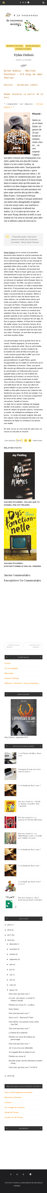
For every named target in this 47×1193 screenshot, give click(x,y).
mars (11, 985)
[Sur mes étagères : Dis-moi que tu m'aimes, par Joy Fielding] (23, 475)
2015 (9, 1076)
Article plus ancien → (35, 646)
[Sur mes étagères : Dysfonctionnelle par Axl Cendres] (23, 534)
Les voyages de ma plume (15, 1107)
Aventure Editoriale (12, 678)
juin (11, 969)
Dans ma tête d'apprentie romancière (18, 1092)
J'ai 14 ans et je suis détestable (21, 1048)
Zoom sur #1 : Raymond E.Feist (21, 1017)
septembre (13, 959)
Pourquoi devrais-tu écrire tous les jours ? (29, 770)
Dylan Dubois (14, 1009)
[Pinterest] (23, 2)
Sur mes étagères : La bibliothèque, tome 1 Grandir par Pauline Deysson (30, 835)
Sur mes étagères (23, 49)
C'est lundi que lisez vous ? (29, 865)
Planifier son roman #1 (17, 1056)
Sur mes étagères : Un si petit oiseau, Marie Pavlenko (30, 898)
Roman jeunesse (33, 46)
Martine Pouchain (15, 46)
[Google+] (25, 2)
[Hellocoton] (28, 2)
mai (11, 974)
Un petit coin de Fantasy (14, 1117)
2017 (9, 935)
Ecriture (7, 663)
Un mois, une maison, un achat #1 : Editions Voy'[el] (22, 999)
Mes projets (9, 673)
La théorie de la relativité (18, 1032)
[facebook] (20, 2)
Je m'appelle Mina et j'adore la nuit (22, 1052)
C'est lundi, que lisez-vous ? (19, 994)
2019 (9, 924)
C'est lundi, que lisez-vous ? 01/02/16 (23, 1067)
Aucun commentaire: (33, 441)
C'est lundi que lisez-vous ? (29, 785)
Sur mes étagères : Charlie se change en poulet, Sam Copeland (29, 803)
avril (11, 979)
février (12, 990)
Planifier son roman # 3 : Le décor (21, 1005)
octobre (12, 954)
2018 (9, 930)
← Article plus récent (13, 646)
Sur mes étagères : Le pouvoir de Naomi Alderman (30, 818)
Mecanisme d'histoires (13, 1097)
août (11, 964)
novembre (13, 949)
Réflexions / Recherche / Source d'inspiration (22, 683)
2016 (9, 940)
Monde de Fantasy (12, 1112)
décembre (13, 944)
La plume (8, 1102)
